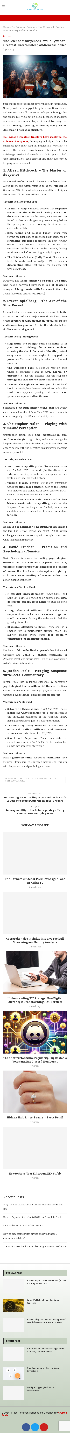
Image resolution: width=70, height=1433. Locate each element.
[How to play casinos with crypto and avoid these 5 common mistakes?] (13, 1325)
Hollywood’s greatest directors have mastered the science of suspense (31, 780)
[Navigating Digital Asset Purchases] (13, 1393)
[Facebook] (26, 1427)
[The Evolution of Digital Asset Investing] (13, 1373)
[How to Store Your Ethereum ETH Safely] (35, 1148)
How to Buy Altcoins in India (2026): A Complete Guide (32, 1217)
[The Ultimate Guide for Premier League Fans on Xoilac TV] (35, 853)
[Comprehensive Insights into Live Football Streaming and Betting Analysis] (35, 913)
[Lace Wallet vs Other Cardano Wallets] (13, 1305)
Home (6, 27)
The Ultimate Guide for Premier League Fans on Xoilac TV (34, 1246)
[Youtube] (44, 1427)
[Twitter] (35, 1427)
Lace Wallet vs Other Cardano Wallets (23, 1225)
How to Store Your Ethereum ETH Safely (35, 1173)
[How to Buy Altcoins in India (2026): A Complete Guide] (13, 1286)
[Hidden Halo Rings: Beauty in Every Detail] (35, 1092)
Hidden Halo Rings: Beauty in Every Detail (35, 1117)
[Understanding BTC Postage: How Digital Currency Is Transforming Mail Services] (35, 972)
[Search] (66, 6)
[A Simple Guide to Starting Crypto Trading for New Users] (13, 1354)
